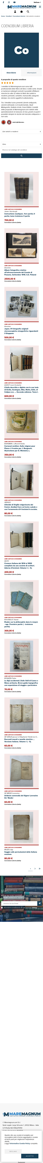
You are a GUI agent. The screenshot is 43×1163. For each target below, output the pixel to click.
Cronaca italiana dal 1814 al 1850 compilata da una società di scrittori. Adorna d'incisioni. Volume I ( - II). (19, 565)
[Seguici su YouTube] (14, 2)
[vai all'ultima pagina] (39, 868)
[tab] (11, 72)
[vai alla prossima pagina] (35, 868)
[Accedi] (15, 11)
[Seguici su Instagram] (9, 2)
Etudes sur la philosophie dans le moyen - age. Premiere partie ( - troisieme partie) (21, 624)
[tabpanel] (21, 102)
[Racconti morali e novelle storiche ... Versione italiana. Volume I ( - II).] (21, 715)
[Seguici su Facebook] (3, 2)
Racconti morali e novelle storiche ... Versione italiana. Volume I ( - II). (19, 740)
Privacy (34, 908)
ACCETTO (30, 1156)
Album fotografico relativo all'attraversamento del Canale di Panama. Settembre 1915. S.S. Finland (20, 272)
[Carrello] (21, 11)
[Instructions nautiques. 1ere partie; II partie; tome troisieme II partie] (21, 189)
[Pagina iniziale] (21, 6)
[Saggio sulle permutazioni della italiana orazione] (21, 827)
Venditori (9, 16)
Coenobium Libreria (19, 16)
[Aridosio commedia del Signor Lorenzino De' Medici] (21, 771)
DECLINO (13, 1151)
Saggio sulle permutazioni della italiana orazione (20, 853)
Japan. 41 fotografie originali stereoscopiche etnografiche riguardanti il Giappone (21, 331)
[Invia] (39, 903)
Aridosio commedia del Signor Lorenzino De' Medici (21, 796)
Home (3, 16)
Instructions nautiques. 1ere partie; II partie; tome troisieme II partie (19, 214)
